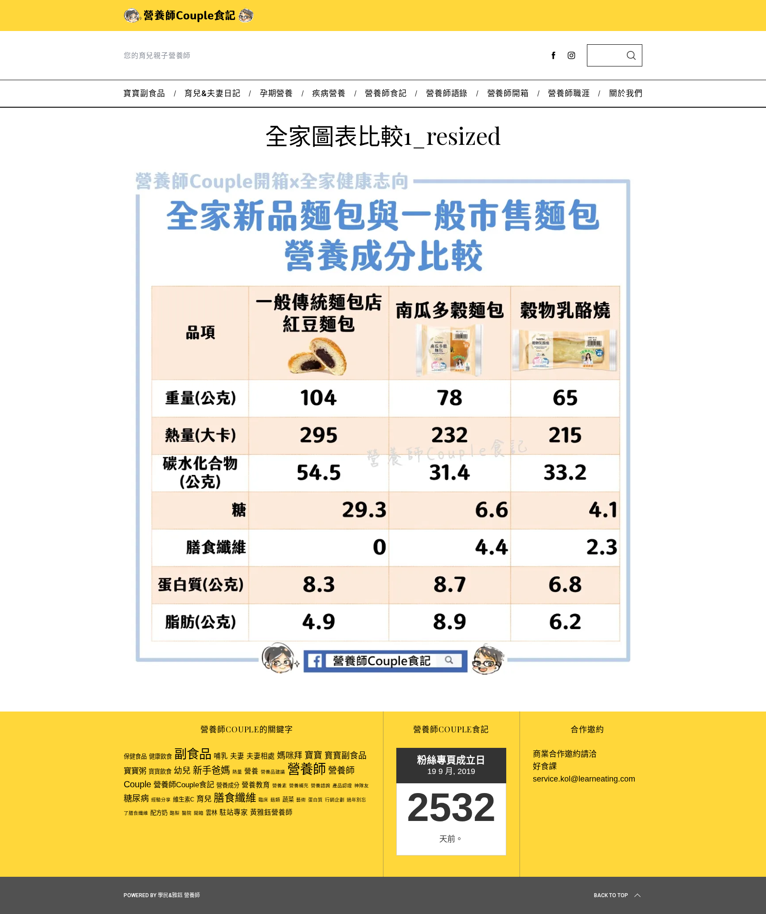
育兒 (203, 798)
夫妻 (237, 756)
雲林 (211, 812)
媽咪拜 (289, 755)
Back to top (611, 895)
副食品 (192, 754)
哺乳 (221, 756)
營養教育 (256, 785)
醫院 (187, 813)
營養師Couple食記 (183, 784)
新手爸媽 (211, 770)
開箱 (198, 813)
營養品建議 (273, 771)
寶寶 (313, 755)
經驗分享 (161, 799)
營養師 (306, 769)
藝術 (301, 799)
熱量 (237, 771)
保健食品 (135, 756)
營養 (251, 771)
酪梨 (175, 813)
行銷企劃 (334, 799)
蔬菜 (288, 799)
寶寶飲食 (160, 771)
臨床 (263, 799)
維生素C (183, 799)
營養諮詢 (320, 785)
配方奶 (159, 812)
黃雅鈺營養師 (271, 812)
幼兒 (182, 770)
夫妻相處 (260, 756)
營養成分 (227, 785)
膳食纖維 (235, 798)
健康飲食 (160, 756)
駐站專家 (233, 812)
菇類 (275, 799)
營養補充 (299, 785)
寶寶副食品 (345, 755)
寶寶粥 (135, 770)
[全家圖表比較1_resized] (383, 678)
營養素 (279, 785)
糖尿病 (136, 798)
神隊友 (361, 785)
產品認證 (342, 785)
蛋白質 (315, 799)
